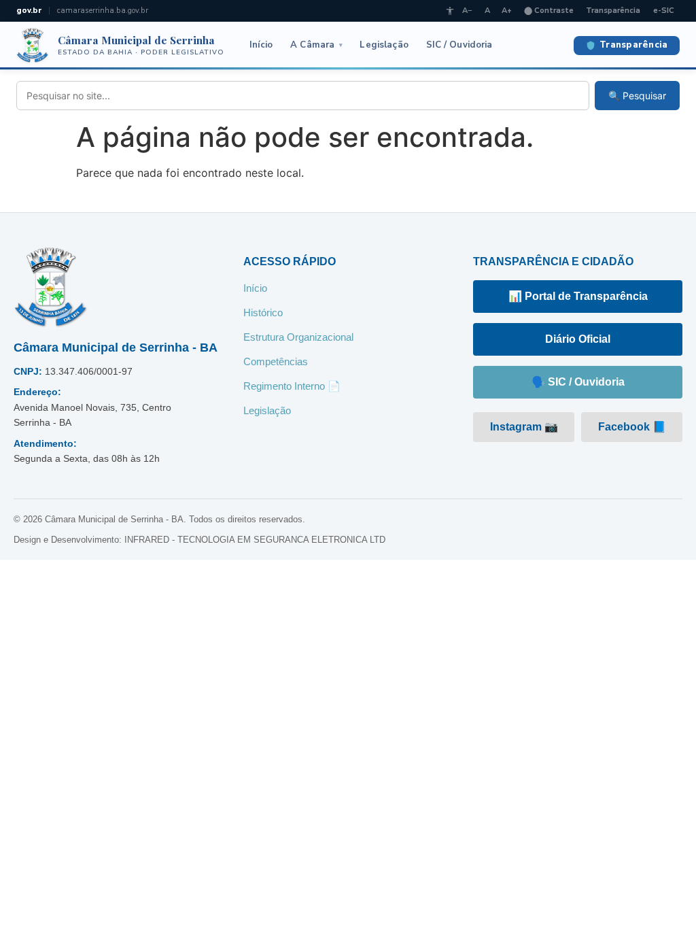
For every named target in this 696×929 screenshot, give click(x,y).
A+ (507, 10)
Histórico (263, 312)
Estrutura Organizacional (298, 337)
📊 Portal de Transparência (578, 296)
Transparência (613, 10)
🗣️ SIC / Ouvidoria (578, 382)
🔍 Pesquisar (637, 95)
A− (467, 10)
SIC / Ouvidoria (459, 45)
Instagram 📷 (524, 427)
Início (261, 45)
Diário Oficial (577, 339)
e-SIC (663, 10)
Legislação (384, 45)
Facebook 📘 (632, 427)
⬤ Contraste (549, 10)
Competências (275, 361)
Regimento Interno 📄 (292, 386)
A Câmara (316, 45)
